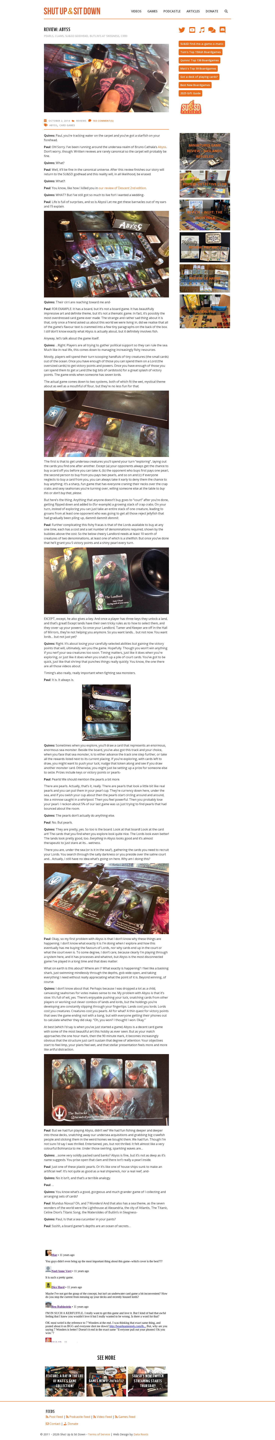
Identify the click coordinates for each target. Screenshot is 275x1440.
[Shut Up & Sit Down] (72, 11)
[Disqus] (106, 1295)
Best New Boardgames (195, 85)
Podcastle (172, 11)
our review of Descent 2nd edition (122, 188)
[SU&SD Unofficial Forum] (213, 32)
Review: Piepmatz (205, 247)
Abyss (53, 125)
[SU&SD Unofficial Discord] (224, 32)
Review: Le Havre (204, 278)
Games (152, 11)
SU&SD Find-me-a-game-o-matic (201, 44)
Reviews (81, 120)
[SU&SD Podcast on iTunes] (203, 32)
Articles (193, 11)
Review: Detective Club (205, 184)
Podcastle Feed (79, 1417)
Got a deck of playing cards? (199, 77)
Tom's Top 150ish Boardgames (200, 52)
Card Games (67, 125)
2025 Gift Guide (190, 93)
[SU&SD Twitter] (184, 32)
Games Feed (126, 1417)
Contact (55, 1424)
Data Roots (141, 1434)
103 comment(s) (103, 120)
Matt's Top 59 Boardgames (198, 68)
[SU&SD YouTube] (194, 32)
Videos (136, 11)
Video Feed (104, 1417)
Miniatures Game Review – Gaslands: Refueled (205, 151)
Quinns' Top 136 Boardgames (199, 60)
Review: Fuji (205, 311)
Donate (212, 11)
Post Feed (56, 1417)
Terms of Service (99, 1434)
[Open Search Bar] (226, 11)
